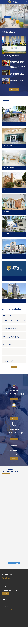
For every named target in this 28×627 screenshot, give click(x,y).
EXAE (3, 581)
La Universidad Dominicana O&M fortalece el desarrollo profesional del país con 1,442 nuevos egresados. (13, 57)
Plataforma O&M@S (6, 578)
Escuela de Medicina (6, 579)
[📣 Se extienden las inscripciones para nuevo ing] (14, 486)
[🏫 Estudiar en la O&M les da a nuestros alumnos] (14, 507)
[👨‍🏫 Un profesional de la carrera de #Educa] (14, 529)
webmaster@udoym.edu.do (12, 609)
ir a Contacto (6, 615)
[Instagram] (17, 625)
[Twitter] (13, 625)
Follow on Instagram (14, 563)
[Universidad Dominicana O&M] (13, 2)
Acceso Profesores (6, 577)
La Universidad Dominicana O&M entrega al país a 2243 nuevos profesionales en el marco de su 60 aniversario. (16, 81)
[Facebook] (11, 625)
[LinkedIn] (15, 625)
